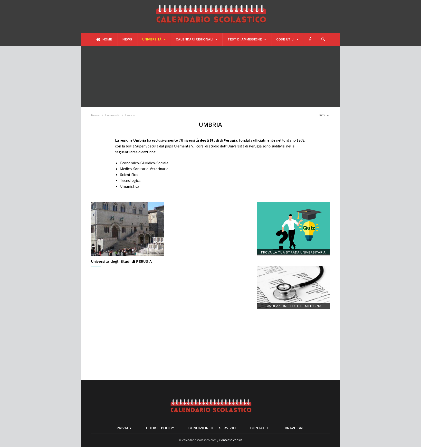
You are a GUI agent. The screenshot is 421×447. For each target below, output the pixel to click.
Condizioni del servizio (212, 428)
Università (152, 39)
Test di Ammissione (245, 39)
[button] (322, 39)
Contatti (259, 428)
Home (106, 39)
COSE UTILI (285, 39)
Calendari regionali (194, 39)
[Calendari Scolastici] (210, 25)
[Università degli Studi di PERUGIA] (127, 229)
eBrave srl (294, 428)
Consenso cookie (230, 440)
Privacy (124, 428)
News (127, 39)
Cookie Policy (160, 428)
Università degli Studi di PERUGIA (121, 261)
